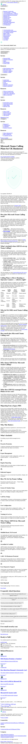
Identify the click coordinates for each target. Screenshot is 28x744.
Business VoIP (17, 722)
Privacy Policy (4, 741)
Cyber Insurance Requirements (10, 31)
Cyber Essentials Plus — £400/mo (10, 13)
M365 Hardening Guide (8, 68)
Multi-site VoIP (6, 106)
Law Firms (5, 39)
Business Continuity (7, 127)
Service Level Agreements (16, 735)
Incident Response (7, 21)
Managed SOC (6, 16)
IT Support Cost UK (7, 135)
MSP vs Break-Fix (7, 134)
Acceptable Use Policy (9, 737)
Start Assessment (4, 51)
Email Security (6, 18)
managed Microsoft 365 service (20, 272)
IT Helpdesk (6, 126)
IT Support (3, 118)
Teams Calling (6, 105)
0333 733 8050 (5, 138)
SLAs (11, 741)
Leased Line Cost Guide (8, 92)
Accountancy (6, 38)
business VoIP (18, 205)
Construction (6, 37)
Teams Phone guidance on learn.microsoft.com (13, 240)
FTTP (4, 82)
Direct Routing (6, 231)
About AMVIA (4, 734)
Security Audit (6, 63)
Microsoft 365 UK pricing (9, 349)
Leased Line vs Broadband (9, 93)
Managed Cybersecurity (8, 11)
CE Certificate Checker (8, 32)
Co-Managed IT (6, 125)
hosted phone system (16, 417)
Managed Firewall (7, 23)
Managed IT (6, 124)
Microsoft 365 (3, 53)
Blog (19, 729)
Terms (8, 741)
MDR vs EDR (6, 33)
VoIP (2, 97)
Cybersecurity (4, 6)
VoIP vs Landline (7, 114)
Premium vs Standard (7, 71)
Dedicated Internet (7, 81)
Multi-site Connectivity (8, 84)
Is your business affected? (12, 2)
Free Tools (6, 117)
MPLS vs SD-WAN (7, 94)
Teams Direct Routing (8, 103)
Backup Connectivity (7, 86)
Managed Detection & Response (10, 15)
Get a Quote (3, 156)
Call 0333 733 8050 (10, 156)
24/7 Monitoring (6, 24)
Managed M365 (6, 58)
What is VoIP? (6, 111)
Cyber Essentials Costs (8, 30)
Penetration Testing (7, 19)
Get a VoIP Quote (12, 704)
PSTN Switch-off (7, 112)
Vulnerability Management (9, 22)
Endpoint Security (7, 17)
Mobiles (2, 117)
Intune (4, 60)
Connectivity (3, 74)
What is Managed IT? (8, 133)
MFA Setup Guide (7, 69)
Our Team (9, 734)
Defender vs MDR (7, 72)
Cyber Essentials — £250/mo (9, 12)
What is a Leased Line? (8, 91)
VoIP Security (6, 115)
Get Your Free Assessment (6, 139)
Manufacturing (6, 36)
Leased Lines (6, 80)
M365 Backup (6, 62)
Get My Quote (4, 642)
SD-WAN (5, 83)
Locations (9, 735)
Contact (5, 735)
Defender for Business (8, 59)
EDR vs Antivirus (7, 34)
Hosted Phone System (8, 102)
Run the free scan (4, 634)
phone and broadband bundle (14, 420)
